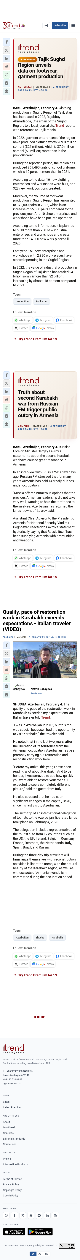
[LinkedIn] (47, 1215)
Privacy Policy (11, 1184)
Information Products (15, 1164)
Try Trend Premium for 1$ (37, 339)
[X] (22, 1215)
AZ (40, 1254)
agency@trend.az (12, 1083)
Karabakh (57, 937)
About (6, 1122)
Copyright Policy (12, 1190)
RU (46, 1254)
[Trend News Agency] (13, 1049)
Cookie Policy (10, 1195)
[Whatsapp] (6, 1215)
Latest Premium (12, 1107)
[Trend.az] (14, 25)
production (22, 301)
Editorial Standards (14, 1138)
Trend (59, 125)
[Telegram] (39, 1215)
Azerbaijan (22, 937)
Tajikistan (41, 301)
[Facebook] (14, 1215)
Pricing (7, 1158)
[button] (6, 42)
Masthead (9, 1127)
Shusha (40, 937)
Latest (6, 1101)
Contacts (8, 1133)
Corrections (9, 1144)
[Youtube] (31, 1215)
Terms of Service (12, 1179)
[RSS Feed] (55, 1215)
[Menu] (73, 25)
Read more (36, 693)
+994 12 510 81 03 (12, 1079)
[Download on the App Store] (14, 1231)
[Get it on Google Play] (40, 1231)
